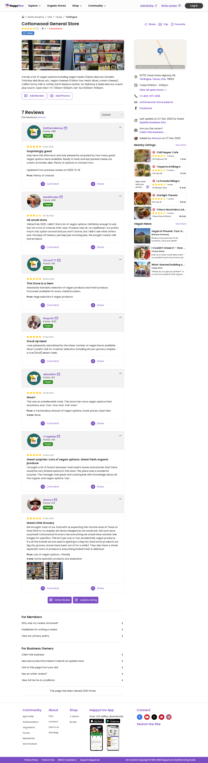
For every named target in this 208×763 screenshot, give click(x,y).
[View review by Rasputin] (34, 322)
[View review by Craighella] (34, 440)
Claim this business (33, 654)
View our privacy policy (35, 636)
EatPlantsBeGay (53, 128)
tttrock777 (49, 260)
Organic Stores (56, 5)
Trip (165, 24)
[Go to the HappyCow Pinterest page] (161, 717)
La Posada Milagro (168, 181)
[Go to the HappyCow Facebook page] (139, 717)
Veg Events (29, 727)
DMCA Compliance (67, 760)
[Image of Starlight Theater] (142, 198)
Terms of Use (48, 760)
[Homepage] (14, 5)
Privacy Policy (31, 760)
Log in (194, 5)
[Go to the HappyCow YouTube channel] (147, 717)
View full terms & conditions (38, 680)
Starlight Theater (167, 195)
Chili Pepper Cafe (167, 152)
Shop (75, 5)
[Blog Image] (142, 235)
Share (152, 24)
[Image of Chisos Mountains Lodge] (142, 213)
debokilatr (49, 374)
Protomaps (149, 67)
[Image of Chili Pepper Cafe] (142, 155)
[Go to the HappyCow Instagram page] (169, 717)
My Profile (28, 716)
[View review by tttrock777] (34, 264)
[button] (160, 51)
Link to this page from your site (40, 667)
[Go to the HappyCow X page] (154, 717)
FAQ (51, 716)
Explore (33, 5)
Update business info (152, 122)
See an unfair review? (34, 674)
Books (73, 721)
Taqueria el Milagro (169, 166)
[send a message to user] (66, 128)
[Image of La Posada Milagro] (142, 184)
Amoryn (42, 117)
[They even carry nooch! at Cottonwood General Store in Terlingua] (98, 55)
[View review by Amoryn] (34, 503)
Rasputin (48, 318)
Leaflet (140, 67)
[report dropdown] (120, 127)
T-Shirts (74, 716)
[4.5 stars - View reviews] (28, 28)
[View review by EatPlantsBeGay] (34, 132)
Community (95, 5)
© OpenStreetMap (164, 67)
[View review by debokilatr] (34, 378)
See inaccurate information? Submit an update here (53, 661)
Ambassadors (31, 721)
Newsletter (29, 738)
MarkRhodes (51, 197)
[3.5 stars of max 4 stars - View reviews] (159, 170)
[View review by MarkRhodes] (34, 201)
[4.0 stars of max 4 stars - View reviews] (159, 155)
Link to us (54, 727)
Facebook (145, 108)
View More (181, 145)
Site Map (53, 732)
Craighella (49, 436)
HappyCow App (101, 710)
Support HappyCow (89, 760)
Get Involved (30, 743)
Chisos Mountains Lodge (172, 209)
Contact (53, 721)
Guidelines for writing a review (39, 629)
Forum (26, 732)
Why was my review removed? (40, 623)
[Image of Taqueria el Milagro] (142, 170)
